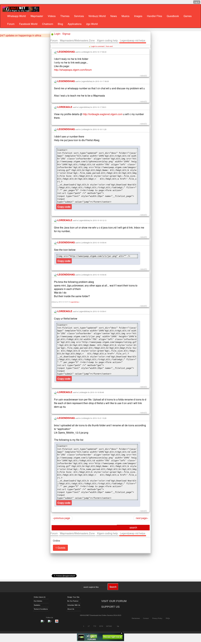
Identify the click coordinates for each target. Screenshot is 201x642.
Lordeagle (85, 51)
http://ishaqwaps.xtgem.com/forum (73, 69)
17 (89, 626)
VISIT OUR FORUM (114, 601)
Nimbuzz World (97, 16)
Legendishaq (86, 81)
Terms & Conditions (41, 609)
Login (57, 33)
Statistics (37, 605)
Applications (74, 24)
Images (138, 16)
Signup (66, 33)
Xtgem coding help (107, 40)
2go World (92, 24)
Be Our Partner (72, 601)
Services (79, 16)
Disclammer (136, 618)
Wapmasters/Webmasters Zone (77, 40)
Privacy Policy (157, 618)
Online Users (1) (39, 597)
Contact (146, 618)
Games (188, 16)
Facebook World (28, 24)
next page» (142, 518)
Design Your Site (73, 597)
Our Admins (38, 601)
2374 (101, 626)
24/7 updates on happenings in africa (20, 35)
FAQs (168, 618)
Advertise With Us (73, 605)
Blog (60, 24)
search (133, 527)
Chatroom (47, 24)
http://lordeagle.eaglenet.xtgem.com (102, 114)
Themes (64, 16)
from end (109, 46)
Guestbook (173, 16)
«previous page (61, 518)
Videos (52, 16)
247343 (109, 626)
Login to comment (97, 46)
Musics (125, 16)
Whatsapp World (16, 16)
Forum (10, 24)
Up (118, 626)
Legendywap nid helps (132, 40)
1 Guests (60, 547)
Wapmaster (36, 16)
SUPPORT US (110, 606)
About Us (70, 609)
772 (94, 626)
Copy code (64, 206)
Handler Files (154, 16)
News (113, 16)
